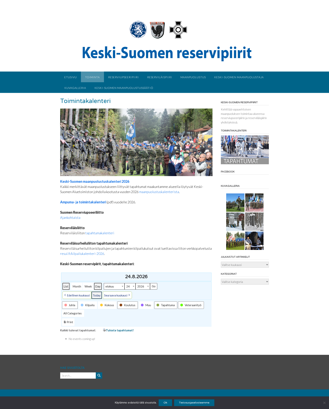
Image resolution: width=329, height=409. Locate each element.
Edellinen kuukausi (78, 295)
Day (98, 286)
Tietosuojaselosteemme (194, 402)
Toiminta (92, 77)
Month (77, 286)
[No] (324, 403)
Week (88, 286)
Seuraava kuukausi (115, 295)
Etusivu (70, 77)
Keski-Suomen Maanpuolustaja (239, 77)
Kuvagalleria (75, 87)
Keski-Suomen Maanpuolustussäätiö (123, 87)
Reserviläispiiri (159, 77)
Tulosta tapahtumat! (120, 330)
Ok (165, 402)
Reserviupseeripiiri (123, 77)
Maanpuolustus (193, 77)
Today (97, 295)
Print (68, 323)
